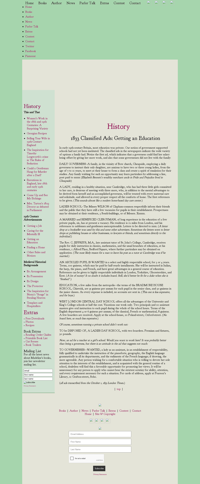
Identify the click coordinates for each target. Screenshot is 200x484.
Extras (104, 3)
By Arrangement (36, 271)
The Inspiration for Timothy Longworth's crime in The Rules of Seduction (38, 156)
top (119, 389)
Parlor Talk (87, 3)
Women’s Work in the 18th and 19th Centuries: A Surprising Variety (37, 123)
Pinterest (30, 56)
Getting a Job (34, 226)
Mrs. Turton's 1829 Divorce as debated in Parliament (38, 207)
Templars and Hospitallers (34, 304)
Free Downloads (35, 318)
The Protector (35, 286)
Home (29, 3)
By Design (32, 281)
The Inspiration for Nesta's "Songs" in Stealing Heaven (38, 294)
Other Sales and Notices (36, 254)
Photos (30, 322)
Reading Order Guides (38, 335)
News (70, 3)
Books (42, 3)
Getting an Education (33, 240)
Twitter (29, 46)
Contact (135, 3)
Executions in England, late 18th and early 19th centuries (37, 185)
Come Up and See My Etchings (37, 196)
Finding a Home (36, 247)
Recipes (30, 325)
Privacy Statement (100, 474)
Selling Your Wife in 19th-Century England (38, 142)
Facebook (30, 51)
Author (56, 3)
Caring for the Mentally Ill (35, 232)
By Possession (35, 276)
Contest (119, 3)
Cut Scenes (32, 341)
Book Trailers (33, 345)
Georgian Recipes (37, 133)
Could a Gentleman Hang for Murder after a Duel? (38, 172)
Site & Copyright (105, 414)
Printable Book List (37, 338)
